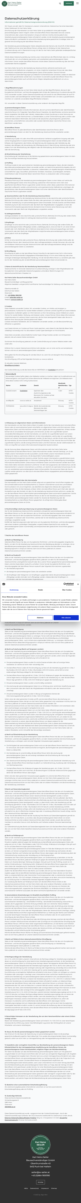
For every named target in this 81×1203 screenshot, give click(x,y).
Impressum (45, 1188)
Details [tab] (40, 590)
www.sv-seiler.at (17, 299)
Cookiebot (52, 370)
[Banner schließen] (78, 584)
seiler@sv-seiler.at (16, 297)
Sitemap (54, 1188)
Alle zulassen (66, 617)
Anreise (40, 1182)
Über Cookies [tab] (67, 590)
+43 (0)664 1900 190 (14, 295)
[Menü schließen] (77, 3)
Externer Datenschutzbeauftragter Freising (20, 1118)
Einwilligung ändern (12, 365)
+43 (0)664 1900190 (40, 1175)
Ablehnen (40, 617)
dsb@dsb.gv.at (10, 1107)
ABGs (26, 1188)
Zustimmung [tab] (14, 590)
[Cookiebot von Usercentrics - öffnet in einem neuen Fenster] (65, 584)
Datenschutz (34, 1188)
